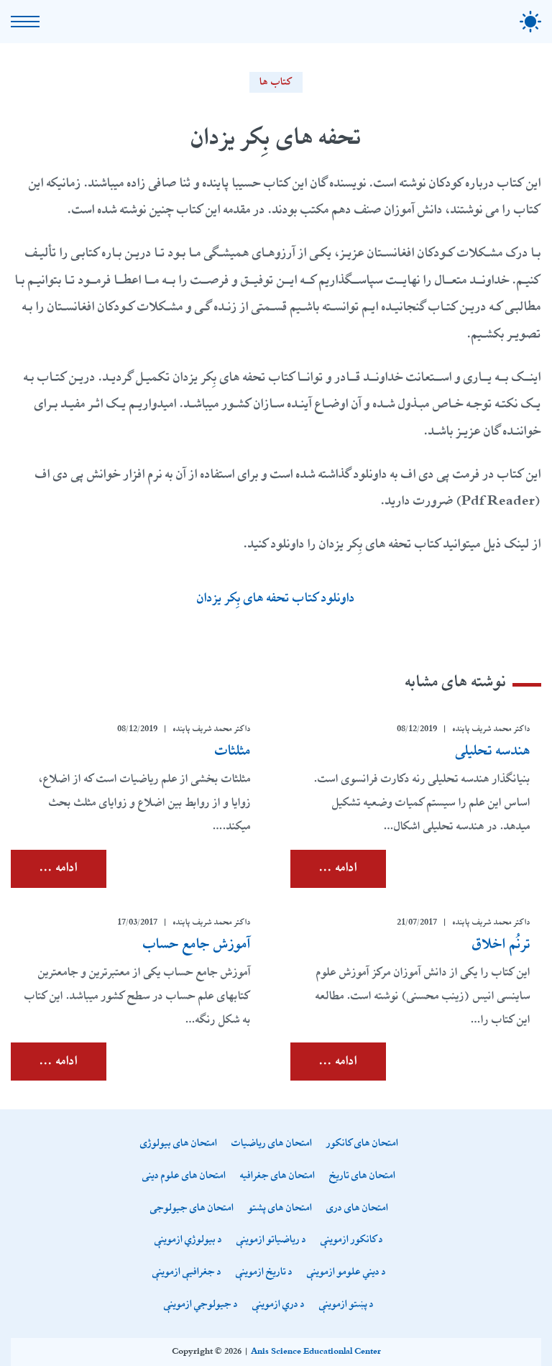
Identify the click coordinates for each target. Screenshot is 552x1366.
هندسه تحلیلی (493, 750)
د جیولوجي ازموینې (201, 1304)
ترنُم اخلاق (501, 943)
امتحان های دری (357, 1208)
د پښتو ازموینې (346, 1304)
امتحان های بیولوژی (178, 1143)
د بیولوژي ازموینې (188, 1239)
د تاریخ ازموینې (264, 1272)
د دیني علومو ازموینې (346, 1272)
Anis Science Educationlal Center (316, 1351)
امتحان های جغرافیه (277, 1175)
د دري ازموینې (278, 1304)
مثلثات (233, 750)
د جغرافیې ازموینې (186, 1272)
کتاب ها (276, 82)
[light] (530, 21)
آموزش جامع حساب (197, 943)
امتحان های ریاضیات (271, 1143)
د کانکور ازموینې (352, 1239)
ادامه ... (338, 868)
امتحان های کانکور (362, 1143)
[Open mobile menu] (25, 21)
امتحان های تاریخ (362, 1175)
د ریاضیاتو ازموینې (271, 1239)
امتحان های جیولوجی (192, 1208)
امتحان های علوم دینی (184, 1175)
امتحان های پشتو (280, 1208)
